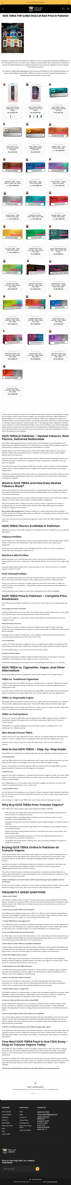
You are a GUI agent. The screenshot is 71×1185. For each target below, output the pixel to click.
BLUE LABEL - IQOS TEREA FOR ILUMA (35, 182)
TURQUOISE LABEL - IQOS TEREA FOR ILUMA (35, 215)
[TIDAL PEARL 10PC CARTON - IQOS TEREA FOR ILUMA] (58, 304)
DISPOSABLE (6, 1123)
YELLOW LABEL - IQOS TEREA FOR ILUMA (12, 249)
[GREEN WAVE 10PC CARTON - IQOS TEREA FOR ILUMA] (35, 234)
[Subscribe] (37, 1169)
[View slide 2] (34, 1093)
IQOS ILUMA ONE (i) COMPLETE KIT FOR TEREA (12, 108)
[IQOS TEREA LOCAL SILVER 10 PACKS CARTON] (13, 132)
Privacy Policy (24, 1120)
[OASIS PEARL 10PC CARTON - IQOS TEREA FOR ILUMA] (35, 339)
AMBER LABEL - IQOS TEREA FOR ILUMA (58, 147)
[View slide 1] (32, 1093)
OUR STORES (6, 1134)
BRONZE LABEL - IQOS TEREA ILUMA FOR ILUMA (12, 182)
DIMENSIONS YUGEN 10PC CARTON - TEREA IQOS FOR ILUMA (58, 285)
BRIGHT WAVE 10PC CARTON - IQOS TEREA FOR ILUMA (12, 320)
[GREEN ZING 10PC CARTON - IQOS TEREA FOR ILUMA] (13, 269)
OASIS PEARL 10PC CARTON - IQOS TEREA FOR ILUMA (35, 355)
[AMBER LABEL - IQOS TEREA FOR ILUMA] (58, 132)
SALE (3, 1131)
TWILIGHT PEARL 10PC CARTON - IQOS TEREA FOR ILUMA (58, 355)
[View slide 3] (37, 1093)
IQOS (3, 1128)
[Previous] (3, 2)
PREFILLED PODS (7, 1126)
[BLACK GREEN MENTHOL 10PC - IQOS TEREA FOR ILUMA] (58, 234)
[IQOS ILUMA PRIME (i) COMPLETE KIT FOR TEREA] (35, 93)
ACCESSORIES (6, 1114)
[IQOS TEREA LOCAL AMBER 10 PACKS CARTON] (35, 132)
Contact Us (23, 1117)
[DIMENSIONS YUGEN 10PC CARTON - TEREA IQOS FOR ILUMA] (58, 269)
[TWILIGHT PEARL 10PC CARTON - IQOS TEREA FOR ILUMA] (58, 339)
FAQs (21, 1112)
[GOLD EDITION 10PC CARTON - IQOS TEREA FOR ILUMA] (35, 269)
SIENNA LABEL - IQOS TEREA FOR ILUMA (58, 215)
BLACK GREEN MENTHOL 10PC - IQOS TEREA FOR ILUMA (58, 250)
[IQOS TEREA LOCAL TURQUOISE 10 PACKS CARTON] (58, 93)
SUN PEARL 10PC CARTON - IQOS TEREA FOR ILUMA (12, 390)
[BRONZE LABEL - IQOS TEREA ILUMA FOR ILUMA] (13, 167)
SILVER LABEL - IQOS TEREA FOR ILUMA (13, 215)
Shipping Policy (24, 1123)
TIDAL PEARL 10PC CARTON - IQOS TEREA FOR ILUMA (58, 320)
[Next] (68, 2)
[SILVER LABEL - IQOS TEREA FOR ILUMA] (13, 201)
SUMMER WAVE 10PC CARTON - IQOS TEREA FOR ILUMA (35, 320)
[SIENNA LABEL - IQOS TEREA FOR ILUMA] (58, 201)
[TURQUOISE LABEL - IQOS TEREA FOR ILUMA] (35, 201)
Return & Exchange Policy (25, 1126)
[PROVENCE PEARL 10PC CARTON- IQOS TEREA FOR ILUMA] (13, 339)
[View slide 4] (39, 1093)
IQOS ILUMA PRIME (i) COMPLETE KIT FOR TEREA (35, 108)
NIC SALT (5, 1120)
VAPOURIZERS (6, 1112)
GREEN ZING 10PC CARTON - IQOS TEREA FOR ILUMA (12, 285)
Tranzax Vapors (12, 105)
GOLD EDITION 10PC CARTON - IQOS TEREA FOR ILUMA (35, 285)
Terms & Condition (25, 1130)
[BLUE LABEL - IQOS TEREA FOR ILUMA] (35, 167)
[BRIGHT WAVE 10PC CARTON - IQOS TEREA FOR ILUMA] (13, 304)
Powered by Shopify (52, 1181)
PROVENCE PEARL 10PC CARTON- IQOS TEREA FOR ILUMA (12, 355)
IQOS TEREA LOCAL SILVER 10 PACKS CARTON (12, 148)
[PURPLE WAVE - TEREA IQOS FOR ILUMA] (58, 167)
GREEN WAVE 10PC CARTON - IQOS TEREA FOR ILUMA (35, 250)
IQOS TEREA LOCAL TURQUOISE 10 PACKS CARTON (58, 108)
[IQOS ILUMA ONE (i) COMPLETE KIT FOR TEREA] (13, 93)
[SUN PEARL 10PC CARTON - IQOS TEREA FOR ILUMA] (13, 374)
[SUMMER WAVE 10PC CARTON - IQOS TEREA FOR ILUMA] (35, 304)
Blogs (21, 1114)
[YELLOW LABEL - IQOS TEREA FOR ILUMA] (13, 234)
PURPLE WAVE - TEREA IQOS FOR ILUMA (58, 182)
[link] (44, 1123)
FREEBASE (5, 1117)
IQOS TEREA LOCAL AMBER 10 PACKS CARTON (35, 148)
